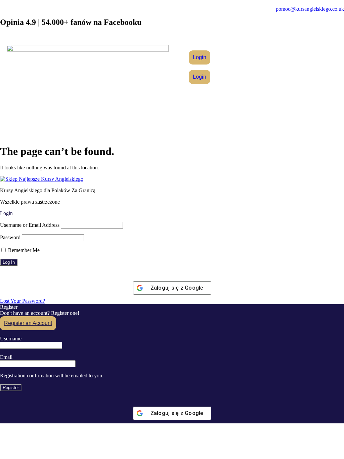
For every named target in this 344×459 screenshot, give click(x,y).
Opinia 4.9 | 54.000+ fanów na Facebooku (70, 22)
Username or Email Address (29, 225)
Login (199, 57)
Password (10, 237)
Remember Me (23, 250)
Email (6, 357)
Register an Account (28, 323)
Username (11, 338)
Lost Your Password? (22, 301)
